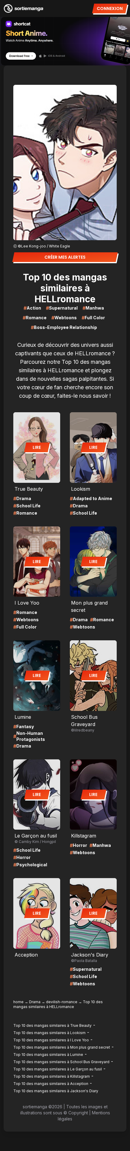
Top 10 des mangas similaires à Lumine (48, 1054)
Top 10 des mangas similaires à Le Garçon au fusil (57, 1069)
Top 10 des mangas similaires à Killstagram (51, 1076)
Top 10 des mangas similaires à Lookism (49, 1032)
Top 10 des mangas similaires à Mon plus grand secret (61, 1047)
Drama (35, 1002)
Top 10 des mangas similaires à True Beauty (52, 1025)
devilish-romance (61, 1002)
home (18, 1002)
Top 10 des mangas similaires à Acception (50, 1083)
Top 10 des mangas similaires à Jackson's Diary (55, 1091)
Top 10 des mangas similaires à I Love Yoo (51, 1040)
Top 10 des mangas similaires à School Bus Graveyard (61, 1062)
